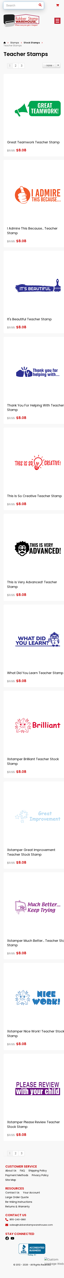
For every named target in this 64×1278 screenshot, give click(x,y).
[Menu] (57, 21)
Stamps (14, 42)
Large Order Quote (17, 1197)
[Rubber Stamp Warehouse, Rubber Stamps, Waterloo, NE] (32, 1250)
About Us (10, 1170)
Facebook (7, 1238)
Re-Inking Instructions (18, 1202)
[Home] (5, 43)
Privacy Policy (40, 1175)
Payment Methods (16, 1175)
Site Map (10, 1180)
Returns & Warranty (17, 1206)
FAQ (22, 1170)
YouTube (12, 1238)
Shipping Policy (37, 1170)
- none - (49, 65)
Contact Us (12, 1192)
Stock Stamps (32, 42)
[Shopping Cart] (57, 5)
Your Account (31, 1192)
